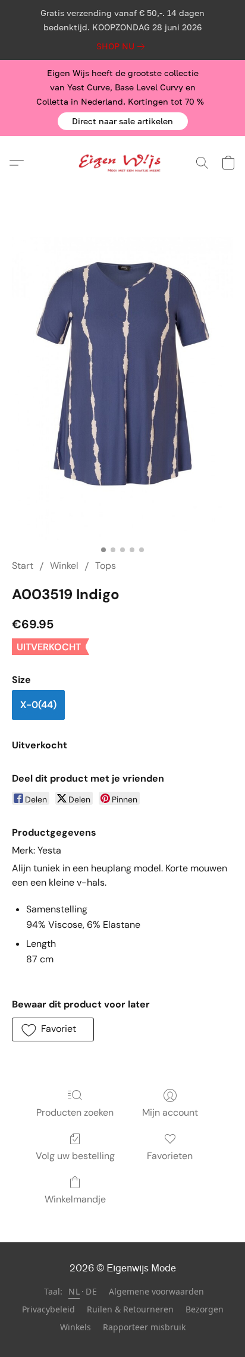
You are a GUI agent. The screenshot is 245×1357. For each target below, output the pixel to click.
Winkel (64, 565)
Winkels (75, 1327)
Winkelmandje (75, 1199)
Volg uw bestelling (75, 1156)
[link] (122, 46)
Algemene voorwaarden (156, 1291)
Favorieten (170, 1156)
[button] (123, 121)
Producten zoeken (75, 1112)
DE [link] (91, 1291)
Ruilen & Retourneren (130, 1309)
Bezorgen (205, 1309)
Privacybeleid (48, 1309)
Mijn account (170, 1112)
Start (22, 565)
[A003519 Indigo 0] (122, 388)
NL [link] (74, 1291)
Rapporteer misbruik (144, 1327)
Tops (105, 565)
